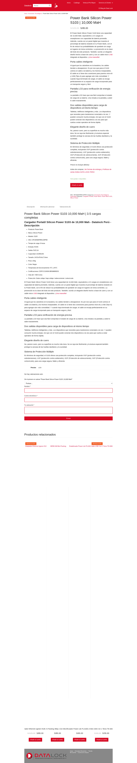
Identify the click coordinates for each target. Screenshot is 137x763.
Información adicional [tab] (47, 207)
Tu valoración (29, 405)
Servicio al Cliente (105, 3)
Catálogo (77, 3)
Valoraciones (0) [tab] (65, 207)
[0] (55, 7)
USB (110, 55)
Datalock (28, 6)
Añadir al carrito (77, 185)
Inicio (69, 3)
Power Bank (97, 196)
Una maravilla (94, 57)
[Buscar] (50, 5)
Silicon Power (74, 198)
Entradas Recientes (80, 751)
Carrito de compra (83, 752)
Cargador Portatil (88, 196)
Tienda (90, 751)
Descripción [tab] (31, 207)
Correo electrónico (30, 396)
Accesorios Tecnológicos (35, 13)
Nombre (27, 386)
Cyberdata (73, 196)
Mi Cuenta (73, 752)
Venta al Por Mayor (89, 3)
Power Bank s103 (107, 196)
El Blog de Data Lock (106, 8)
